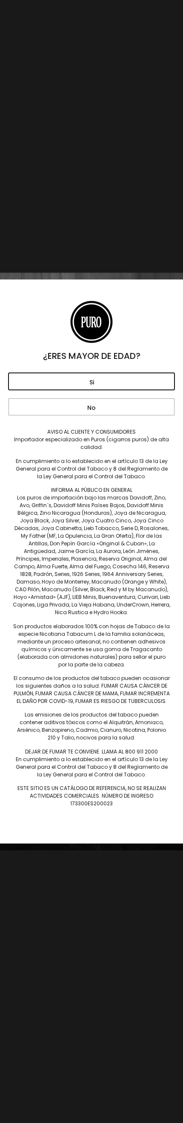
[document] (91, 561)
